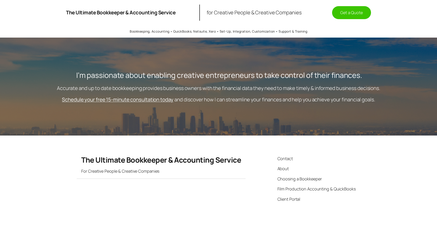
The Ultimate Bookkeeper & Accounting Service (120, 12)
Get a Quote (351, 12)
